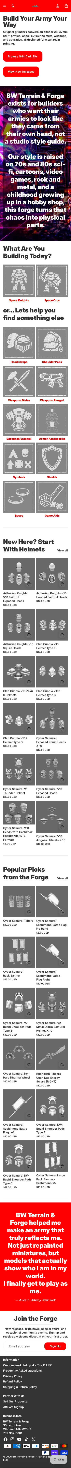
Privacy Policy (12, 1376)
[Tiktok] (26, 1439)
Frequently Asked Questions (22, 1370)
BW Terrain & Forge (23, 1456)
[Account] (57, 6)
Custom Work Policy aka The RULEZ (27, 1365)
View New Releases (21, 71)
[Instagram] (12, 1439)
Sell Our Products (15, 1401)
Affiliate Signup (13, 1407)
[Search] (13, 6)
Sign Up (55, 1346)
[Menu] (4, 5)
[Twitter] (33, 1439)
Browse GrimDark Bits (23, 56)
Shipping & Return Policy (20, 1387)
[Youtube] (19, 1439)
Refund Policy (12, 1381)
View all (62, 550)
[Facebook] (5, 1439)
